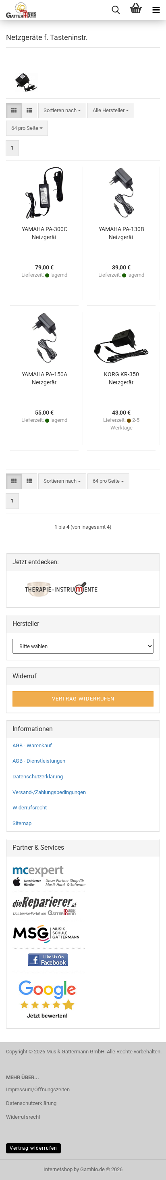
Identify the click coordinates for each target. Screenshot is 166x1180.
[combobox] (62, 111)
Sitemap (21, 823)
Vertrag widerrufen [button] (83, 699)
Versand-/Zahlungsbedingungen (49, 792)
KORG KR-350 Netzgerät (121, 378)
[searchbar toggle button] (116, 10)
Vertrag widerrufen (33, 1148)
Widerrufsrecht (29, 808)
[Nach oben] (144, 1168)
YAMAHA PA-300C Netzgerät (44, 233)
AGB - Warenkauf (32, 745)
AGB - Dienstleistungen (38, 761)
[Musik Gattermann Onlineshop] (18, 10)
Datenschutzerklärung (37, 776)
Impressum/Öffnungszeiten (38, 1089)
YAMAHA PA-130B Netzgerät (121, 233)
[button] (14, 111)
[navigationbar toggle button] (156, 10)
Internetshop (58, 1169)
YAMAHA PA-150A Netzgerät (44, 378)
